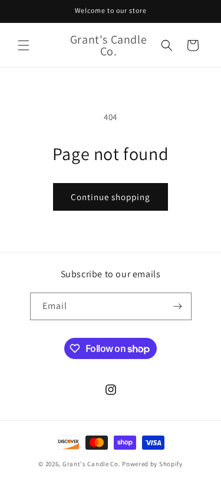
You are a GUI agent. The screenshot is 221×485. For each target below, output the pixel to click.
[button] (24, 45)
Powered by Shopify (152, 464)
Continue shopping (110, 196)
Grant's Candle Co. (91, 464)
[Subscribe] (178, 306)
